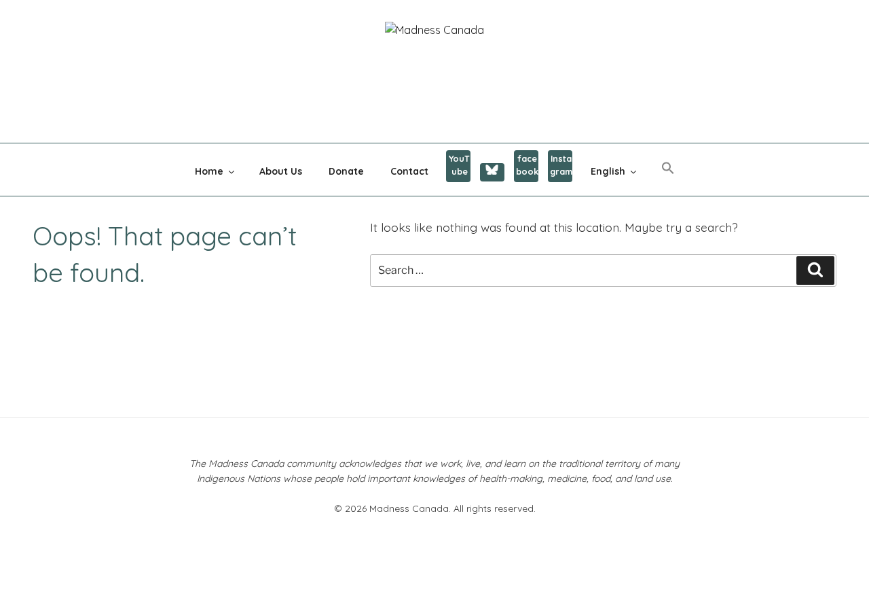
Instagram (561, 165)
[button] (667, 169)
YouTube (459, 165)
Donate (346, 171)
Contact (409, 171)
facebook (527, 165)
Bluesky (492, 172)
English (608, 171)
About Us (280, 171)
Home (209, 171)
